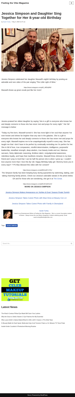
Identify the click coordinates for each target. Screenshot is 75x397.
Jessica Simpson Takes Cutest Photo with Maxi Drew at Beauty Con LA (37, 198)
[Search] (72, 243)
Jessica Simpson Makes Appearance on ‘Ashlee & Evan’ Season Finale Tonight (38, 192)
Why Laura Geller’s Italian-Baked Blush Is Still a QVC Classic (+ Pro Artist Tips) (27, 320)
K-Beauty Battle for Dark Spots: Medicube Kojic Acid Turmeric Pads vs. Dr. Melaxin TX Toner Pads (33, 323)
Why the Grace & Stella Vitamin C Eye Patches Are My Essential (22, 316)
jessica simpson (12, 225)
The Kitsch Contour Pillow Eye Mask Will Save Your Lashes (20, 313)
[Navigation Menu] (71, 3)
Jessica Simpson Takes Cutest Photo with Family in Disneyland (37, 204)
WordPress (43, 395)
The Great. (58, 179)
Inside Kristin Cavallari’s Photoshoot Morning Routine (18, 326)
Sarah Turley (7, 22)
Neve (29, 395)
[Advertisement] (37, 107)
